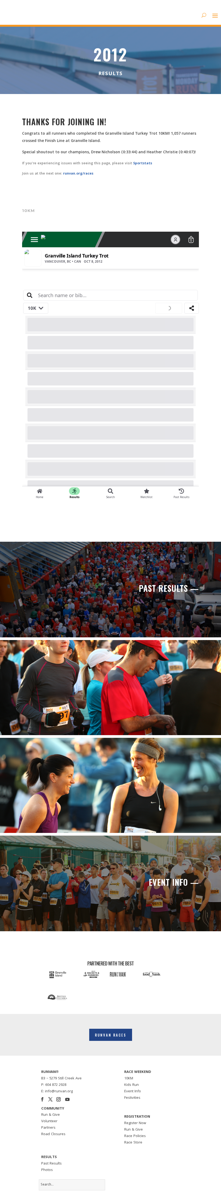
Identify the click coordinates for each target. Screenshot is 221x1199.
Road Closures (53, 1134)
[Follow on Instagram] (58, 1099)
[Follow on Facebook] (42, 1099)
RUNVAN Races (110, 1035)
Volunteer (49, 1121)
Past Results (51, 1164)
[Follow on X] (50, 1099)
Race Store (133, 1143)
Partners (48, 1128)
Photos (47, 1170)
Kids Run (131, 1085)
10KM (128, 1079)
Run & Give (50, 1115)
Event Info (132, 1091)
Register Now (135, 1123)
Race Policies (135, 1136)
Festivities (132, 1098)
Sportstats (142, 163)
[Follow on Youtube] (67, 1099)
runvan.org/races (78, 174)
